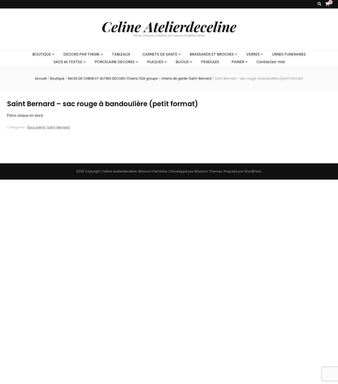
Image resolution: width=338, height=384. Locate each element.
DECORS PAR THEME (81, 54)
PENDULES (210, 61)
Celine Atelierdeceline (169, 26)
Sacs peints (36, 127)
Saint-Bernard (58, 127)
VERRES (253, 54)
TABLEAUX (121, 54)
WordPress (252, 171)
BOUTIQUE (41, 54)
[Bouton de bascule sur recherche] (319, 4)
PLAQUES (155, 61)
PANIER (238, 61)
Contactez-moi (271, 61)
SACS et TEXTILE (68, 61)
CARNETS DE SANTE (160, 54)
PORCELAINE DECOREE (115, 61)
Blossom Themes (208, 171)
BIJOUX (182, 61)
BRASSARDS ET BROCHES (212, 54)
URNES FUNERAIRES (289, 54)
